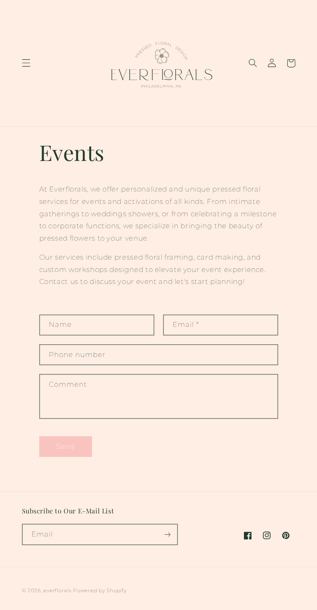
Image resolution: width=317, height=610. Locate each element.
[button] (26, 63)
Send (65, 446)
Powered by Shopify (99, 590)
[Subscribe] (167, 534)
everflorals (57, 590)
